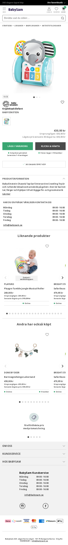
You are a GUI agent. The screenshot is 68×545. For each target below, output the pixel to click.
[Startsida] (16, 9)
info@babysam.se (12, 225)
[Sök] (62, 18)
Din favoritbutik (55, 2)
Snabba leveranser (11, 2)
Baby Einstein (10, 112)
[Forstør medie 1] (34, 61)
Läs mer (6, 194)
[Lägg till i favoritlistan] (62, 102)
